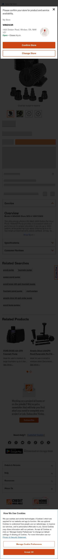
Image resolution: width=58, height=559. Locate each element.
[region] (29, 534)
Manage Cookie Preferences (29, 544)
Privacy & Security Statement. (15, 537)
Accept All (29, 552)
